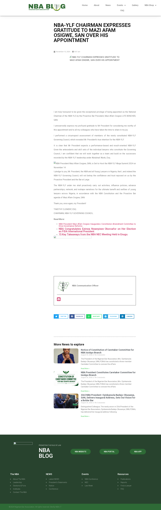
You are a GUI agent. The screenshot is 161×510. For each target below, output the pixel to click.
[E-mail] (59, 300)
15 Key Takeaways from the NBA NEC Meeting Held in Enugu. (93, 234)
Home (85, 5)
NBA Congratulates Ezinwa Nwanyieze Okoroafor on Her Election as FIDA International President (97, 230)
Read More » (85, 368)
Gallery (135, 5)
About (96, 5)
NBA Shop (149, 5)
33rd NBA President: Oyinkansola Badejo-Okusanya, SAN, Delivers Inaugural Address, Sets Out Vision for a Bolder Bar (108, 398)
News (108, 5)
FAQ (122, 10)
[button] (61, 316)
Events (120, 5)
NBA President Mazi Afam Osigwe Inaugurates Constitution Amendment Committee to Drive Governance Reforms (97, 225)
